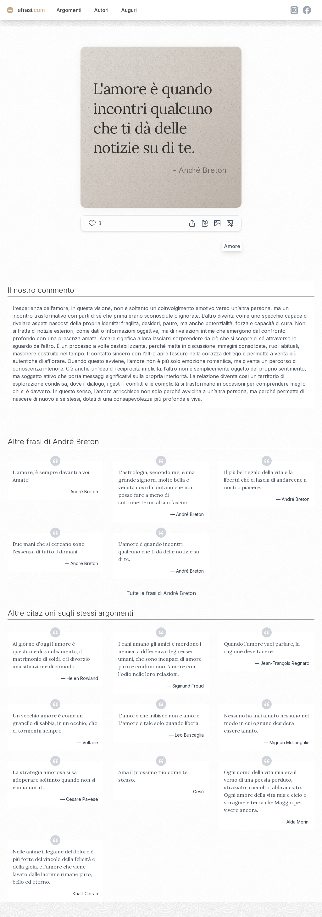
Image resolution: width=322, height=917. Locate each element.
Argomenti (68, 10)
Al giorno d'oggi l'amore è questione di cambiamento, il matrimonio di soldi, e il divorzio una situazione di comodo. (51, 655)
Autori (101, 10)
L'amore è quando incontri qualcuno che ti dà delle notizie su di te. (158, 551)
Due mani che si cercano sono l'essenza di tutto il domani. (49, 548)
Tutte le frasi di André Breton (161, 593)
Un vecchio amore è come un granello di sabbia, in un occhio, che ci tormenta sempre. (55, 723)
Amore (232, 246)
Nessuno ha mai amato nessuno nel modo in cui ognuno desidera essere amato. (266, 723)
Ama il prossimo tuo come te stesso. (152, 776)
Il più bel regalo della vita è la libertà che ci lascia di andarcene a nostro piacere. (265, 479)
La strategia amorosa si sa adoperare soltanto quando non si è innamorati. (54, 779)
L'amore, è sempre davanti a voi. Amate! (52, 476)
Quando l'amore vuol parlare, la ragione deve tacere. (262, 647)
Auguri (129, 10)
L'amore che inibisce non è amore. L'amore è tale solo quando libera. (159, 719)
